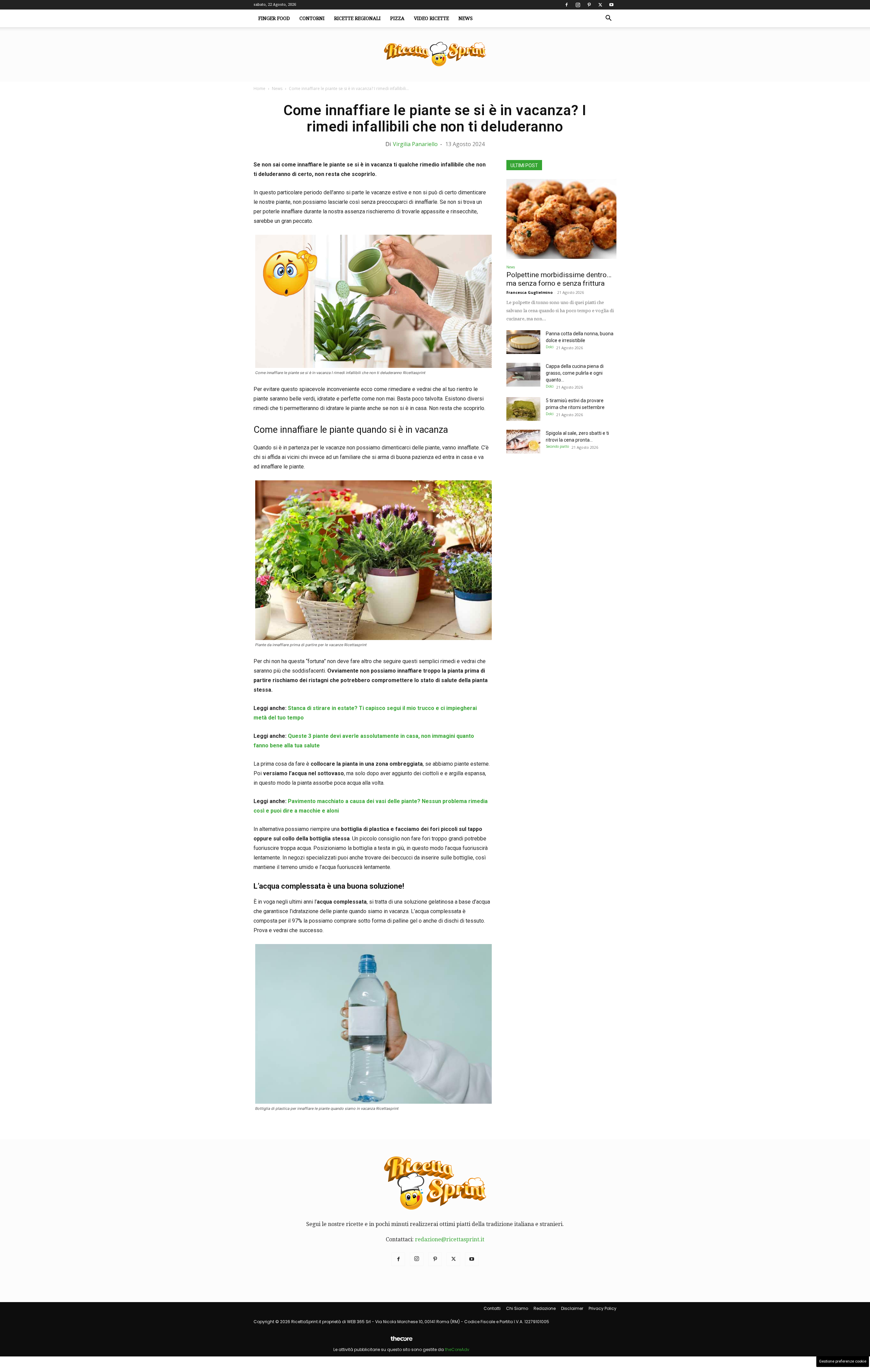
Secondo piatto (557, 446)
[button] (608, 18)
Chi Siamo (517, 1308)
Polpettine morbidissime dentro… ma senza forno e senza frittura (558, 279)
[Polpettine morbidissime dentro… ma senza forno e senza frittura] (561, 219)
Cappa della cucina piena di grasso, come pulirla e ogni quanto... (575, 373)
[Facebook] (566, 4)
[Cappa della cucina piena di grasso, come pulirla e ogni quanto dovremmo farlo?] (523, 375)
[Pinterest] (589, 4)
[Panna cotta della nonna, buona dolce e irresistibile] (523, 342)
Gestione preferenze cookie (842, 1361)
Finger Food (274, 18)
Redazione (545, 1308)
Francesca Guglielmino (529, 292)
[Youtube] (611, 4)
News (465, 18)
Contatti (492, 1308)
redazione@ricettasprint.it (449, 1239)
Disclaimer (572, 1308)
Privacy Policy (602, 1308)
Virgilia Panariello (415, 144)
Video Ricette (431, 18)
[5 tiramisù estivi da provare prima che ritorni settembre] (523, 409)
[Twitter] (600, 4)
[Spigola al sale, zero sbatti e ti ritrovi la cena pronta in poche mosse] (523, 442)
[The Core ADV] (401, 1341)
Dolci (550, 347)
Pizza (397, 18)
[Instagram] (578, 4)
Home (259, 88)
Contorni (312, 18)
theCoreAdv (457, 1349)
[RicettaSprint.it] (435, 54)
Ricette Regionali (357, 18)
